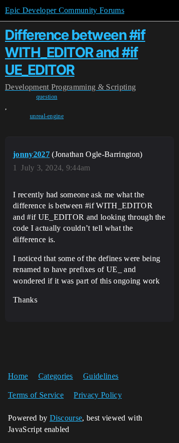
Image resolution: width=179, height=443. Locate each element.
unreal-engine (47, 116)
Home (18, 376)
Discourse (66, 418)
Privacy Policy (97, 395)
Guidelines (100, 376)
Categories (55, 376)
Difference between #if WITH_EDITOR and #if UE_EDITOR (75, 52)
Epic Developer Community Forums (64, 10)
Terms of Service (36, 395)
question (47, 96)
